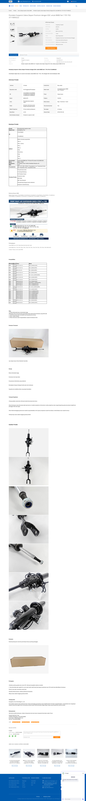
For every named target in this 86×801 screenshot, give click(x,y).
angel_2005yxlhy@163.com (25, 1)
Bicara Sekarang (57, 5)
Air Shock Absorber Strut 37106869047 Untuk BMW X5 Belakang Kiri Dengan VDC (57, 761)
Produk (16, 5)
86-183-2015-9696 (37, 1)
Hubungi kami (49, 5)
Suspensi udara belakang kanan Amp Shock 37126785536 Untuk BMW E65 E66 (71, 762)
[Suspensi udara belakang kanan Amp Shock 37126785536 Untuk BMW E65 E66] (71, 753)
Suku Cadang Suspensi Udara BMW (15, 782)
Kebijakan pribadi (46, 796)
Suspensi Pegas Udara (25, 722)
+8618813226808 (18, 732)
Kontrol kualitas (41, 5)
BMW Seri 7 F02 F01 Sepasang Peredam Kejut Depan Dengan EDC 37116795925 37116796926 (29, 762)
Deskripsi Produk (23, 55)
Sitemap (38, 796)
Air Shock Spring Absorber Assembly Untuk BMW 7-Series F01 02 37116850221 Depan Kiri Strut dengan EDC (14, 762)
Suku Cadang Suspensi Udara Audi (15, 786)
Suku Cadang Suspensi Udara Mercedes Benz (16, 780)
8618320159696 (16, 734)
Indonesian (74, 1)
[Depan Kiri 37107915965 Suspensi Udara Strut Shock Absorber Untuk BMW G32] (43, 753)
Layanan (23, 784)
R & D (32, 784)
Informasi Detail (13, 55)
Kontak (57, 737)
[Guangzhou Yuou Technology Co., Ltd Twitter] (68, 1)
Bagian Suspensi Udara (16, 722)
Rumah (12, 5)
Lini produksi (33, 780)
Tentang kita (26, 5)
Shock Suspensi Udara (12, 784)
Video (20, 5)
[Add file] (63, 799)
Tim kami (23, 786)
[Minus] (83, 773)
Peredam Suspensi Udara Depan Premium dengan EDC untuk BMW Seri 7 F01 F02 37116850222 (52, 10)
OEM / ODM (33, 782)
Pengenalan (24, 780)
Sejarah (23, 782)
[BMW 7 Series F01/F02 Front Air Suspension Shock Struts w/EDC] (30, 39)
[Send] (83, 799)
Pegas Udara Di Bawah (35, 722)
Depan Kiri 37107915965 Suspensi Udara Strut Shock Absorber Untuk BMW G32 (43, 761)
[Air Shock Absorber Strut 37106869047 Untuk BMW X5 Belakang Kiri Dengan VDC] (57, 753)
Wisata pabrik (33, 5)
